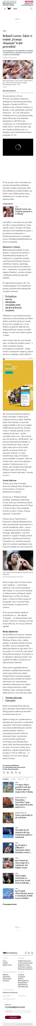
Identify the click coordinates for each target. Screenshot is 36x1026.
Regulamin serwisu (24, 965)
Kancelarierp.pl (22, 982)
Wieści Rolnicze (23, 984)
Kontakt (5, 963)
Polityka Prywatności (24, 961)
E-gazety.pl (21, 977)
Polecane (13, 779)
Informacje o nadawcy (25, 967)
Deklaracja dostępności (25, 969)
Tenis (4, 31)
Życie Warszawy (23, 986)
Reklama (5, 975)
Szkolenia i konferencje (10, 992)
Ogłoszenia (6, 977)
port (15, 9)
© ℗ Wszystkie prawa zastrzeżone (14, 767)
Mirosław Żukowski (9, 91)
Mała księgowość (23, 980)
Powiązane (6, 779)
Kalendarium (22, 996)
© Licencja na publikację (11, 765)
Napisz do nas (7, 965)
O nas (4, 961)
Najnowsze (21, 779)
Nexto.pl (20, 978)
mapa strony (7, 996)
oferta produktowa (9, 999)
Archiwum (6, 980)
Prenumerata (7, 978)
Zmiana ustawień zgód (25, 963)
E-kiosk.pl (21, 975)
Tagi (27, 779)
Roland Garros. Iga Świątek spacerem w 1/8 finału (23, 211)
